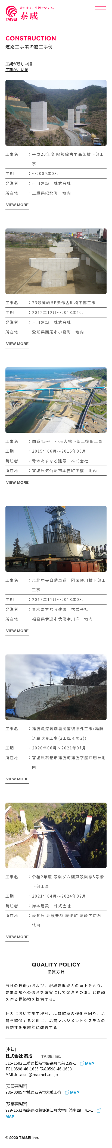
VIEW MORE (17, 204)
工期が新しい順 (18, 63)
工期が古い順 (16, 69)
